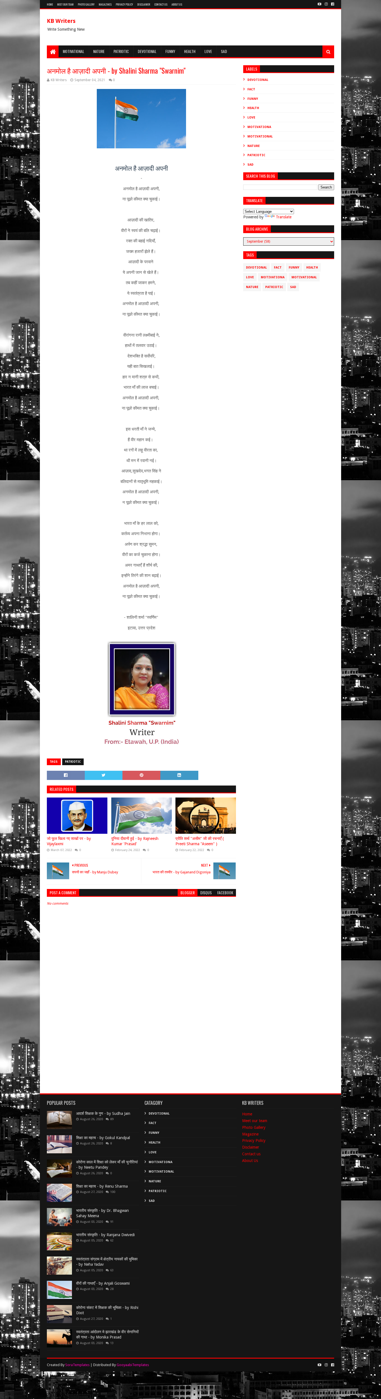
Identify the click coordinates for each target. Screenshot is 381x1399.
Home (50, 4)
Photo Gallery (86, 4)
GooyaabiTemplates (133, 1365)
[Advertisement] (141, 1039)
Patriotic (121, 51)
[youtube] (319, 4)
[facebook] (332, 4)
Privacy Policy (124, 4)
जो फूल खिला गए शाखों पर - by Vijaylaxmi (69, 841)
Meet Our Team (65, 4)
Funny (170, 51)
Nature (99, 51)
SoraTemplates (77, 1365)
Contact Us (160, 4)
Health (190, 51)
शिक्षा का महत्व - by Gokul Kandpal (103, 1137)
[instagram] (326, 4)
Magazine (250, 1134)
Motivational (73, 51)
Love (208, 51)
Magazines (105, 4)
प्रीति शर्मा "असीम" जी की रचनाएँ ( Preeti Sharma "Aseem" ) (199, 841)
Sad (224, 51)
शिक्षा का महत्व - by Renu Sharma (102, 1186)
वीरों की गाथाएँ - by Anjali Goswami (103, 1283)
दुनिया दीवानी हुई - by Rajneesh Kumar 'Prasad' (134, 841)
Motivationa (259, 127)
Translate (283, 217)
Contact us (251, 1154)
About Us (177, 4)
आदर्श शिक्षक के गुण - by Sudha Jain (103, 1113)
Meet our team (254, 1120)
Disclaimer (143, 4)
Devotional (147, 51)
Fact (251, 89)
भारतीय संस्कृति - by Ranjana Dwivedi (105, 1235)
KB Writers (61, 21)
